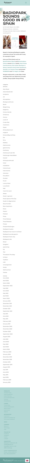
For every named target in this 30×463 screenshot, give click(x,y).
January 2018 (6, 382)
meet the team (7, 191)
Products (7, 391)
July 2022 (5, 288)
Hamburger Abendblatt (10, 155)
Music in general (7, 196)
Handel (5, 158)
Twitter (5, 437)
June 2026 (6, 278)
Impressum (7, 416)
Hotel (14, 31)
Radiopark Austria (8, 229)
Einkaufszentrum (8, 130)
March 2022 (6, 298)
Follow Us (7, 432)
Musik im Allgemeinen (9, 201)
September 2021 (7, 311)
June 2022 (6, 290)
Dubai (4, 127)
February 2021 (7, 321)
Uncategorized (7, 264)
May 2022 (5, 293)
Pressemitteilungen (8, 226)
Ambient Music (7, 392)
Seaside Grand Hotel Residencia (16, 67)
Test (4, 252)
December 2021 (7, 303)
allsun (13, 63)
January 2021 (6, 324)
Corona (5, 117)
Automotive (7, 410)
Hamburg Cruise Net (9, 152)
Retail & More (7, 408)
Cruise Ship (6, 122)
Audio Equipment (8, 394)
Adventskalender (8, 91)
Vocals (5, 267)
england (5, 132)
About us (6, 426)
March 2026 (6, 283)
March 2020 (6, 349)
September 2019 (7, 364)
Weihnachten (7, 270)
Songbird (5, 244)
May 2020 (5, 344)
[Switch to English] (27, 461)
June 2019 (6, 372)
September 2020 (8, 334)
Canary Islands (7, 112)
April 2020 (6, 346)
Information (7, 414)
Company (6, 424)
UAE (4, 262)
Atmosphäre (6, 99)
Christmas (6, 114)
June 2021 (6, 316)
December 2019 (7, 357)
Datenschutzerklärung (9, 417)
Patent (5, 211)
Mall (4, 188)
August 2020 (6, 336)
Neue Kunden (7, 203)
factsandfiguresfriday (9, 135)
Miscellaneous (7, 401)
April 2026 (6, 280)
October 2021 (6, 308)
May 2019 (5, 374)
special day (6, 247)
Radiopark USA (7, 239)
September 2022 (7, 285)
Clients (6, 403)
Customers (15, 29)
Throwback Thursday (9, 254)
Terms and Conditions (9, 419)
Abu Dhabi (6, 89)
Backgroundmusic (7, 29)
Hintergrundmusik (7, 31)
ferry (4, 140)
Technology (7, 427)
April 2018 (5, 377)
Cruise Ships (7, 405)
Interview (5, 173)
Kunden (18, 31)
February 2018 (7, 379)
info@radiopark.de (12, 450)
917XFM (5, 86)
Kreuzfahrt (6, 175)
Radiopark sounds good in (10, 234)
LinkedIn (6, 438)
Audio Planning (8, 396)
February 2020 (7, 352)
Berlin (4, 104)
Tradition (5, 259)
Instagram (6, 435)
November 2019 (7, 359)
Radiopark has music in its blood (12, 231)
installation (6, 165)
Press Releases (7, 221)
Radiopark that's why (9, 236)
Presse (5, 224)
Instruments (6, 170)
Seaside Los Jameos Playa (10, 69)
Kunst (4, 180)
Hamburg (6, 150)
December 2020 (7, 326)
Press (4, 216)
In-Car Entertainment (9, 397)
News (4, 208)
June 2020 (6, 341)
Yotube (5, 272)
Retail (4, 242)
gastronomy (6, 147)
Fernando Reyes (9, 27)
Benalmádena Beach (9, 61)
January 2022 (7, 301)
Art (4, 97)
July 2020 (5, 339)
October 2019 (6, 362)
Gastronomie (6, 145)
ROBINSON (6, 71)
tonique (5, 257)
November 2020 (7, 329)
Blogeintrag (6, 107)
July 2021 (5, 313)
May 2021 (5, 318)
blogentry (6, 109)
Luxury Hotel (6, 183)
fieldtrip (5, 142)
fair (4, 137)
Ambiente (6, 94)
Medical (6, 411)
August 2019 (6, 367)
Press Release (7, 219)
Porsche (6, 399)
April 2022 (6, 296)
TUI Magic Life (16, 71)
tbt (4, 249)
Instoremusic (6, 168)
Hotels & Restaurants (9, 406)
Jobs (5, 429)
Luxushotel (6, 186)
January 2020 (7, 354)
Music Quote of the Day (9, 198)
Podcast (5, 214)
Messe (5, 193)
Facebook (6, 433)
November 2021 (7, 306)
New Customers (7, 206)
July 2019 (5, 369)
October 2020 (7, 331)
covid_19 (5, 119)
